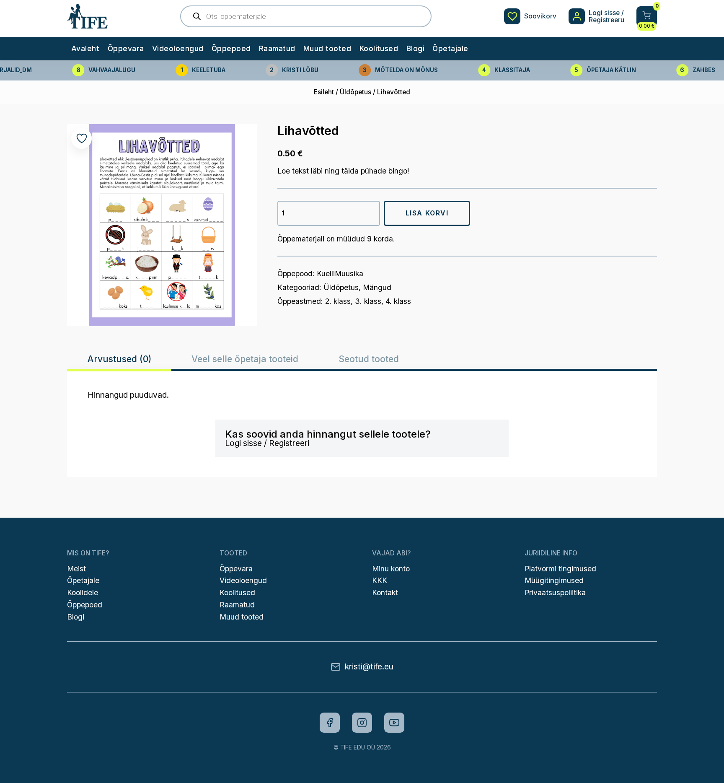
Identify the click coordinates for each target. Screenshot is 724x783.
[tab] (119, 358)
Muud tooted (327, 48)
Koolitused (378, 48)
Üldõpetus (355, 92)
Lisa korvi (427, 213)
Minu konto (391, 568)
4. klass (398, 301)
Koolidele (82, 592)
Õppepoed (231, 48)
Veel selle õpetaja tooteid (244, 358)
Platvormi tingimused (560, 568)
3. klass (368, 301)
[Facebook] (330, 723)
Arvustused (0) (119, 358)
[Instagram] (362, 723)
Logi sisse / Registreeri (267, 443)
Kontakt (385, 592)
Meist (76, 568)
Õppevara (126, 48)
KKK (379, 580)
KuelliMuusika (340, 273)
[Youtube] (394, 723)
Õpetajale (450, 48)
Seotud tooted (369, 358)
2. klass (338, 301)
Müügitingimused (554, 580)
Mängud (377, 287)
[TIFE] (87, 24)
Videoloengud (178, 48)
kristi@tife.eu (369, 667)
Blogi (415, 48)
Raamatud (277, 48)
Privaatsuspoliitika (555, 592)
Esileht (324, 92)
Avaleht (85, 48)
